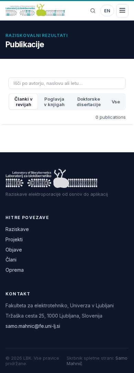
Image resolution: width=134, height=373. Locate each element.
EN (107, 10)
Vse (116, 101)
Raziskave (17, 229)
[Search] (92, 10)
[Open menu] (122, 10)
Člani (10, 259)
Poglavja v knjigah (54, 101)
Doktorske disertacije (89, 101)
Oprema (14, 270)
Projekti (14, 239)
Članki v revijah (23, 101)
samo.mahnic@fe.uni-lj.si (32, 326)
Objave (13, 250)
